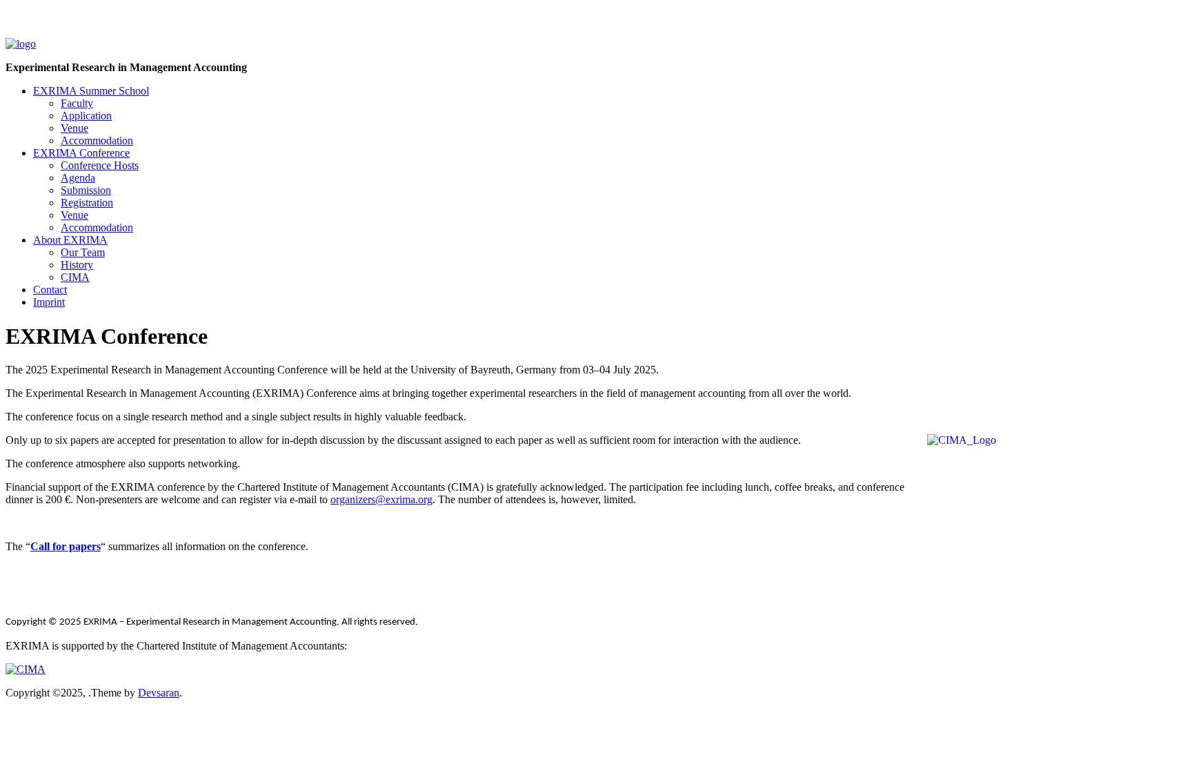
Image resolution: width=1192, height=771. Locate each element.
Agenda (78, 178)
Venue (74, 128)
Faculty (77, 103)
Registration (87, 202)
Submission (86, 190)
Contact (50, 289)
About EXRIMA (70, 240)
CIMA (75, 277)
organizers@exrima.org (381, 499)
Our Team (83, 252)
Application (86, 115)
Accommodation (97, 140)
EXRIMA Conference (81, 153)
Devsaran (158, 693)
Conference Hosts (100, 165)
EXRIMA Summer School (91, 91)
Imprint (49, 302)
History (77, 265)
